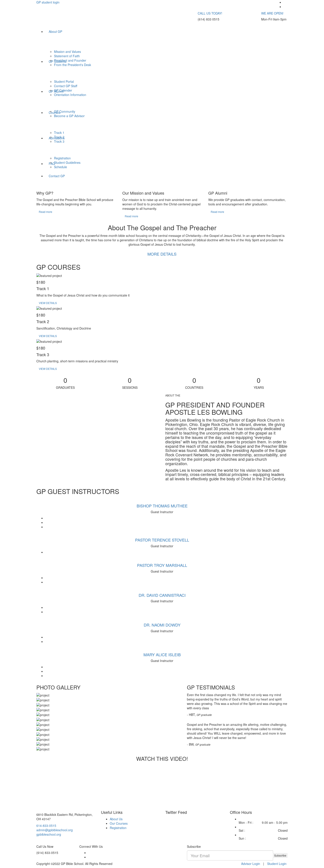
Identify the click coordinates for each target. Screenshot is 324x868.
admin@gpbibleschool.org (54, 830)
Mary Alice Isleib (162, 654)
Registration (62, 158)
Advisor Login (250, 863)
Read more (45, 212)
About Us (116, 819)
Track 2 (59, 137)
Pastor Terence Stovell (162, 540)
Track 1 (59, 132)
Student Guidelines (67, 162)
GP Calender (63, 90)
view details (48, 303)
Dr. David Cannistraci (162, 595)
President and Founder (70, 60)
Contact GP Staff (65, 86)
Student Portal (64, 81)
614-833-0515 (46, 825)
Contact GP (57, 176)
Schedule (60, 167)
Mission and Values (67, 51)
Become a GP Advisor (69, 116)
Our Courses (119, 823)
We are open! (272, 13)
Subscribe (280, 855)
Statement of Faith (67, 56)
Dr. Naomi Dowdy (162, 625)
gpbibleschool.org (48, 834)
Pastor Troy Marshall (162, 565)
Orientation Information (70, 94)
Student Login (277, 863)
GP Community (64, 111)
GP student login (48, 2)
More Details (162, 254)
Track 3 (59, 141)
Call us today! (210, 13)
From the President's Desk (72, 65)
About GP (55, 31)
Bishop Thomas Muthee (162, 506)
